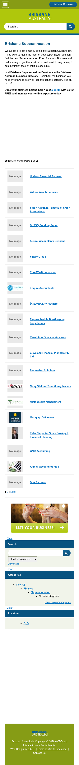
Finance (28, 588)
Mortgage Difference (42, 417)
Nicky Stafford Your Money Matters (50, 386)
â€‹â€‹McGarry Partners (44, 303)
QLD (26, 623)
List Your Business (63, 4)
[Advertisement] (39, 128)
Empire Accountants (42, 288)
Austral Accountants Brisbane (47, 241)
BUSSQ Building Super (44, 225)
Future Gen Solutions (42, 370)
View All (20, 584)
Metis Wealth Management (45, 401)
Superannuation (40, 592)
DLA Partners (38, 482)
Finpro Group (38, 256)
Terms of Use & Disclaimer (52, 749)
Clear (9, 538)
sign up (55, 89)
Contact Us (39, 752)
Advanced (13, 563)
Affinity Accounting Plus (44, 466)
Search (67, 553)
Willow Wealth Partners (44, 192)
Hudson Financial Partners (46, 176)
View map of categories (58, 602)
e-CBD (31, 749)
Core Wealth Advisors (43, 272)
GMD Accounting (40, 451)
